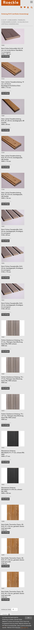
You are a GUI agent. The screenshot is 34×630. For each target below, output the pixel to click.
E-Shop (3, 20)
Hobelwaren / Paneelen (16, 20)
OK (28, 617)
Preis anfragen (5, 56)
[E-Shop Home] (10, 3)
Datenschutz (24, 627)
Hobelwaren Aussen (8, 22)
